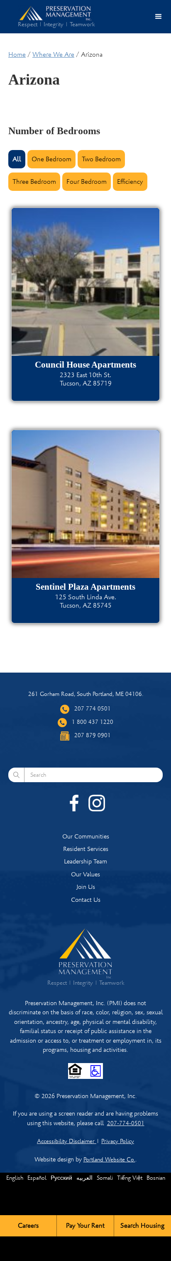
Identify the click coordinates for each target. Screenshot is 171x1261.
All (16, 159)
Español (36, 1177)
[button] (158, 16)
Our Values (85, 874)
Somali (105, 1177)
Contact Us (85, 899)
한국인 (30, 1222)
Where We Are (53, 54)
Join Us (85, 887)
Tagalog (53, 1222)
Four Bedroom (86, 182)
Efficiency (130, 182)
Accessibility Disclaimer (66, 1141)
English (14, 1177)
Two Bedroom (101, 159)
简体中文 (110, 1222)
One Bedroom (51, 159)
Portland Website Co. (109, 1159)
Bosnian (156, 1177)
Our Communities (85, 836)
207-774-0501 (125, 1123)
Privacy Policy (117, 1141)
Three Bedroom (34, 182)
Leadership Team (85, 861)
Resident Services (85, 849)
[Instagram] (96, 803)
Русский (61, 1177)
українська (80, 1222)
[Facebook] (74, 803)
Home (17, 54)
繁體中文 (137, 1222)
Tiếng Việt (129, 1177)
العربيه (84, 1177)
